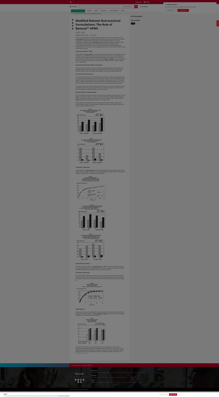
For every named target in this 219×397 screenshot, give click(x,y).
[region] (109, 394)
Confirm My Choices (163, 394)
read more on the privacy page (63, 395)
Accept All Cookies (173, 394)
